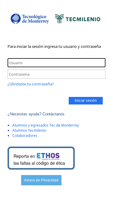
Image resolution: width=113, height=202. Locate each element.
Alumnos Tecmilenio (29, 130)
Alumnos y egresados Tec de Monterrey (45, 125)
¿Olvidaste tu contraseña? (31, 84)
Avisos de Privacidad (41, 180)
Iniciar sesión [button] (86, 100)
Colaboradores (24, 135)
